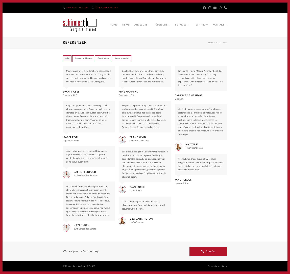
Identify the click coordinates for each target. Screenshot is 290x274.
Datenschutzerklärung (217, 266)
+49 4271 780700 (77, 8)
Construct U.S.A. (127, 95)
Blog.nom (179, 99)
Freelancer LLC (70, 95)
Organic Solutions (71, 141)
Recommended (122, 58)
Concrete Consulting (139, 141)
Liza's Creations (137, 222)
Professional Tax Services (86, 175)
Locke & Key (136, 191)
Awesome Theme (83, 58)
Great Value (103, 58)
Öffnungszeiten (107, 8)
